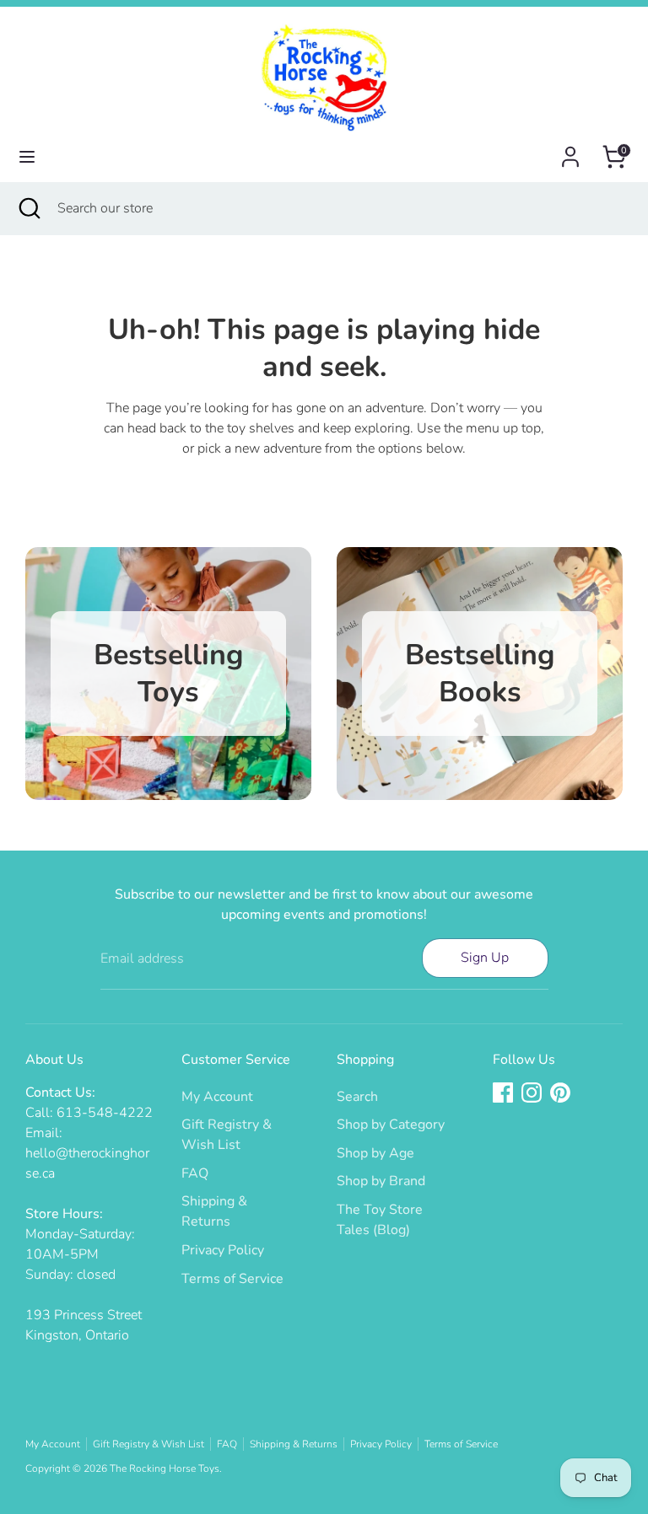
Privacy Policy (222, 1250)
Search (357, 1096)
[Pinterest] (560, 1092)
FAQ (194, 1173)
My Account (217, 1096)
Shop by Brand (381, 1181)
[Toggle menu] (27, 157)
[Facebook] (503, 1092)
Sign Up (485, 957)
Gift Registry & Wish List (148, 1444)
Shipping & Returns (294, 1444)
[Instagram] (531, 1092)
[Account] (570, 150)
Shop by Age (375, 1153)
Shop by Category (391, 1124)
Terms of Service (232, 1279)
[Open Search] (29, 208)
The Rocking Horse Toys (164, 1468)
